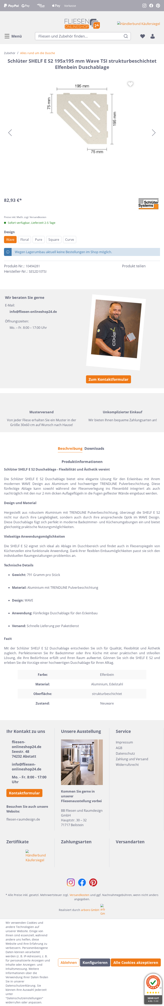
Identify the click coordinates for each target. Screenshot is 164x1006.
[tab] (70, 448)
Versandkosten (79, 895)
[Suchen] (126, 36)
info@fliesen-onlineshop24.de (33, 311)
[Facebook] (150, 266)
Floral (24, 239)
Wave (10, 239)
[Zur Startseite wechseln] (82, 23)
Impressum (124, 742)
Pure (38, 239)
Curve (69, 239)
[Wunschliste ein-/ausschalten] (130, 84)
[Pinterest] (157, 266)
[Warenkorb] (159, 36)
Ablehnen (69, 962)
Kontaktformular (24, 793)
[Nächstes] (154, 132)
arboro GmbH (90, 910)
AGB (119, 748)
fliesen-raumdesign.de (23, 819)
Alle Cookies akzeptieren (135, 962)
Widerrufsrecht (127, 764)
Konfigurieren (95, 962)
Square (53, 239)
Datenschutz (125, 753)
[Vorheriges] (10, 132)
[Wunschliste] (143, 36)
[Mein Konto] (153, 36)
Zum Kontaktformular (108, 379)
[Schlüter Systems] (148, 204)
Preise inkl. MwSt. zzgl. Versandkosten (25, 217)
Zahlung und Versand (132, 759)
